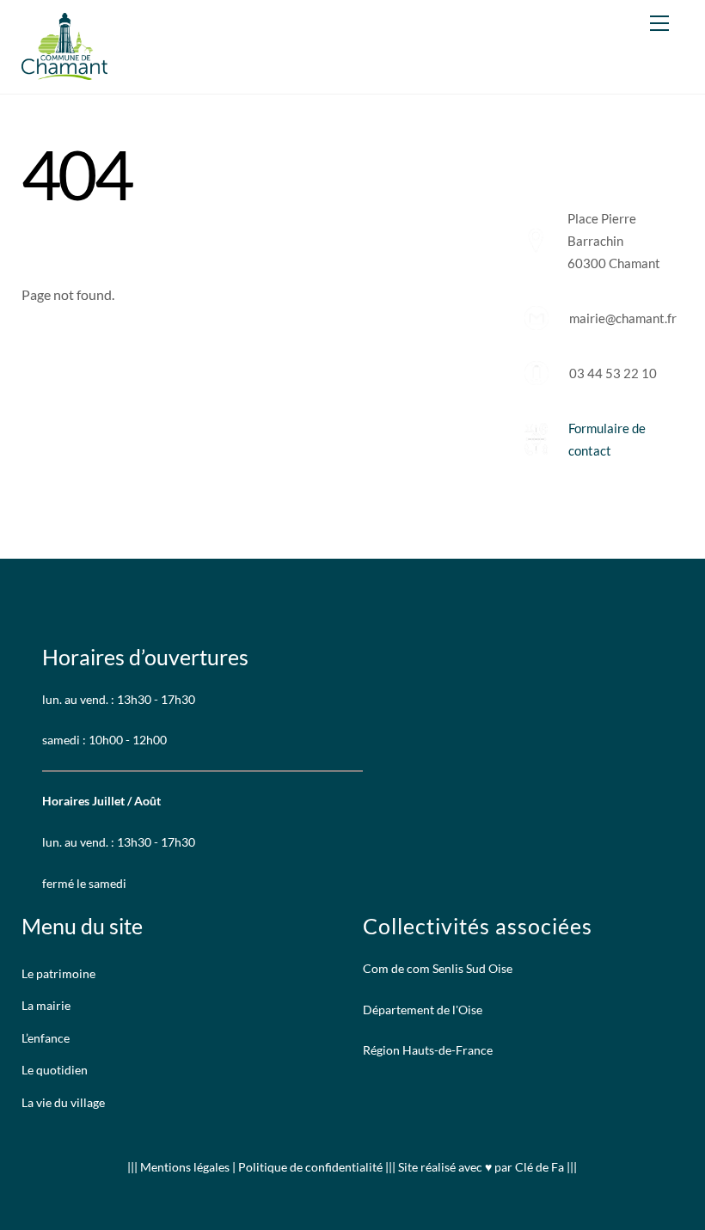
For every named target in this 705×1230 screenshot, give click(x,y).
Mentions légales (186, 1167)
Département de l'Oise (422, 1009)
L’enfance (45, 1038)
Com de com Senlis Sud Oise (437, 968)
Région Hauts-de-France (428, 1050)
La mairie (45, 1005)
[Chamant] (64, 71)
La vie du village (63, 1102)
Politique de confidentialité (310, 1167)
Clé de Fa (539, 1167)
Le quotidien (54, 1069)
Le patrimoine (58, 973)
